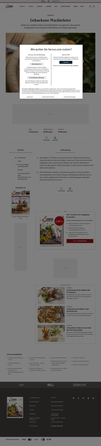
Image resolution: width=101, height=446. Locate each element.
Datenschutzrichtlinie (48, 97)
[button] (65, 62)
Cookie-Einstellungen (70, 97)
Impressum (30, 97)
